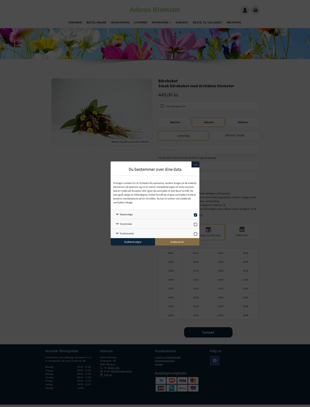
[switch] (195, 214)
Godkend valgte (132, 241)
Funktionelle (127, 233)
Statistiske (126, 223)
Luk (195, 164)
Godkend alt (177, 241)
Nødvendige (126, 214)
